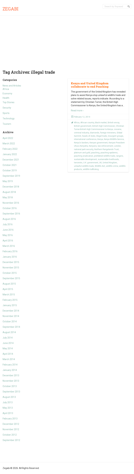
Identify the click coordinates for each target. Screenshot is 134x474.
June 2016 (8, 230)
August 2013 (9, 397)
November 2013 (11, 381)
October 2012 (10, 434)
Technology (9, 118)
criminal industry (81, 133)
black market (101, 122)
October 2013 (10, 386)
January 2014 (10, 370)
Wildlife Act (100, 166)
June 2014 (8, 343)
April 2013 (8, 413)
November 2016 (11, 203)
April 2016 (8, 240)
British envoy (113, 122)
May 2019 (8, 181)
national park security (83, 149)
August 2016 (9, 219)
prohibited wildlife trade (104, 156)
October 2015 (10, 273)
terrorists (78, 162)
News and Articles (12, 85)
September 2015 (11, 278)
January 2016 (10, 256)
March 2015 (9, 294)
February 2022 (10, 149)
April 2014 (8, 354)
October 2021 (10, 165)
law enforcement (105, 146)
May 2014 (8, 348)
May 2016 (8, 235)
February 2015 (10, 300)
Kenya (100, 139)
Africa (6, 89)
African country (87, 122)
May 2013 (8, 407)
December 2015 (11, 262)
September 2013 (11, 391)
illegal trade (101, 136)
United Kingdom (110, 162)
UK (100, 162)
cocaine (117, 129)
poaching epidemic (109, 153)
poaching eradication (83, 156)
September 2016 (11, 213)
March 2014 (9, 359)
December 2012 (11, 424)
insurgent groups (115, 136)
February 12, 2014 (82, 117)
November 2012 (11, 429)
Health (6, 98)
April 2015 (8, 289)
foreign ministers (108, 133)
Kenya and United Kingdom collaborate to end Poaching (90, 85)
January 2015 (10, 305)
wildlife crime (112, 166)
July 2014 (8, 337)
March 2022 (9, 143)
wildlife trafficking (91, 169)
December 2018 (11, 186)
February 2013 (10, 418)
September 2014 (11, 327)
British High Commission (103, 126)
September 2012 (11, 440)
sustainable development (85, 159)
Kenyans (93, 146)
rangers (119, 156)
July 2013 (8, 402)
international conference (85, 139)
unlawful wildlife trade (84, 166)
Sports (6, 113)
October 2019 (10, 170)
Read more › (77, 110)
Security (7, 107)
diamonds (94, 133)
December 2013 (11, 375)
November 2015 (11, 267)
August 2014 (9, 332)
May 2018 (8, 197)
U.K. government (90, 162)
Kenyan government (99, 143)
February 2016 (10, 251)
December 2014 (11, 310)
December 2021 (11, 159)
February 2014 (10, 364)
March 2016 (9, 246)
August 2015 (9, 283)
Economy (7, 93)
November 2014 (11, 316)
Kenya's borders (81, 143)
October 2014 (10, 321)
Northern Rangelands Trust (106, 149)
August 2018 (9, 192)
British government (82, 126)
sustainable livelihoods (108, 159)
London (117, 146)
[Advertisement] (67, 40)
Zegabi (10, 9)
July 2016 (8, 224)
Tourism (7, 124)
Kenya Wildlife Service (114, 139)
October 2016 (10, 208)
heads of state (88, 136)
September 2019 (11, 176)
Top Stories (8, 102)
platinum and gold (82, 153)
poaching (95, 153)
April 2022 (8, 138)
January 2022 (10, 154)
